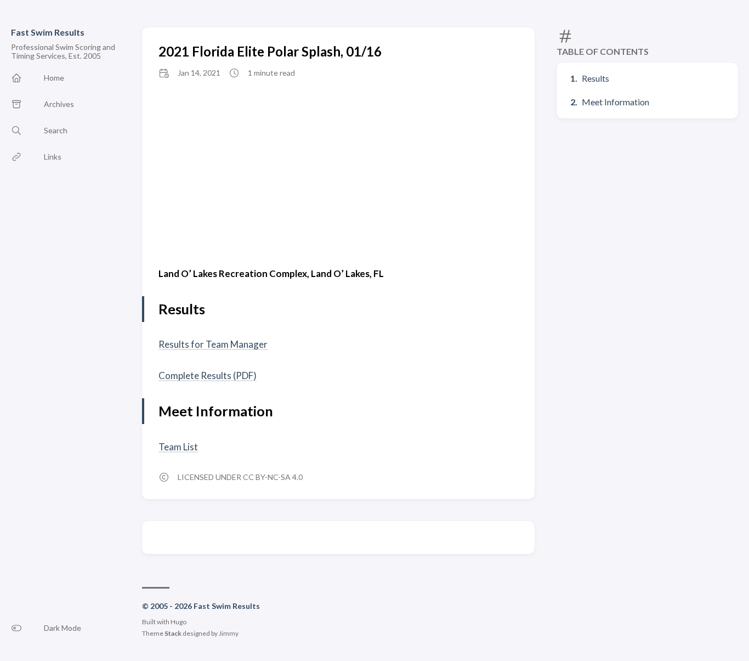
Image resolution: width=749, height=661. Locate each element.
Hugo (178, 622)
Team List (178, 447)
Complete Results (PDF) (207, 375)
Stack (172, 633)
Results (595, 78)
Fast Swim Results (47, 32)
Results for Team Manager (213, 344)
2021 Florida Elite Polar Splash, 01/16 (270, 51)
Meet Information (615, 102)
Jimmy (229, 633)
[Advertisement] (338, 171)
